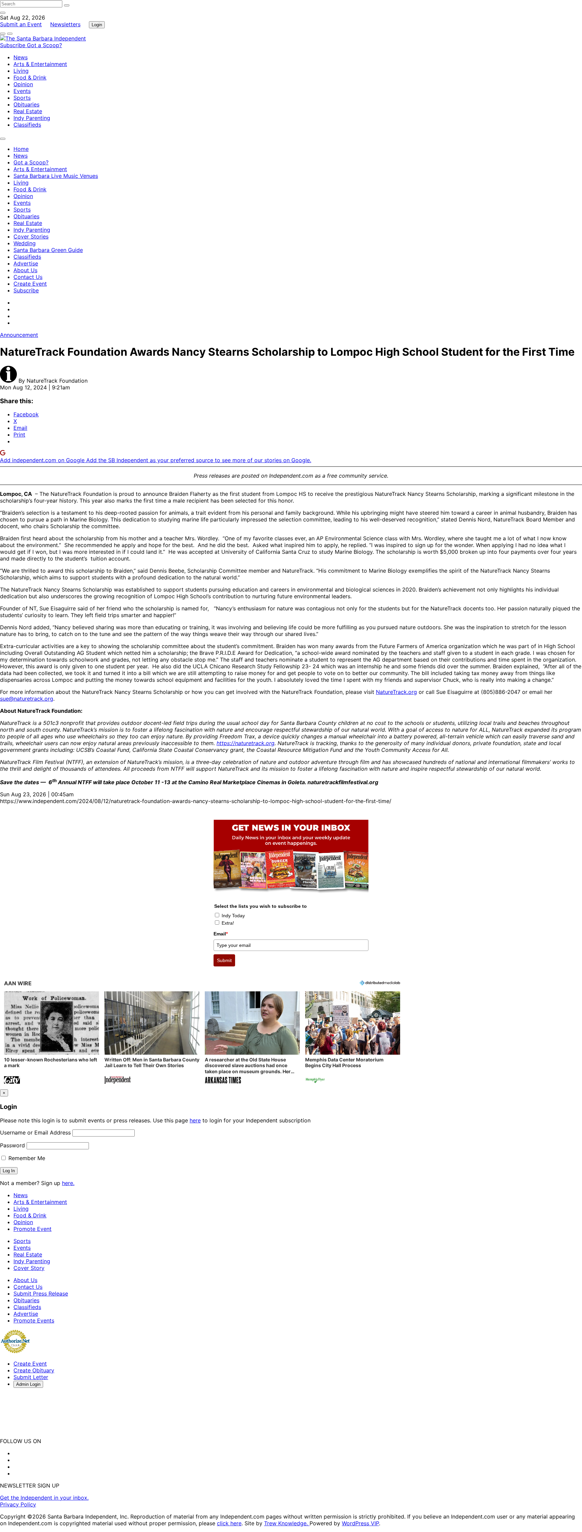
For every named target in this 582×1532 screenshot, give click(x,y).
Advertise (25, 263)
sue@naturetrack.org (26, 698)
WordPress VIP (360, 1523)
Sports (22, 97)
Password (12, 1145)
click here (229, 1523)
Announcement (19, 334)
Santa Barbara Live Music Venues (55, 175)
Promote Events (33, 1320)
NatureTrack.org (396, 692)
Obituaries (26, 104)
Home (21, 149)
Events (22, 91)
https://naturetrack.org (245, 743)
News (20, 57)
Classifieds (27, 124)
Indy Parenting (31, 118)
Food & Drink (29, 77)
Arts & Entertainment (40, 64)
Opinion (23, 84)
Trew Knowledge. (287, 1523)
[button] (51, 1038)
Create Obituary (33, 1370)
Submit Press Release (40, 1293)
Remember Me (26, 1158)
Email (221, 933)
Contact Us (27, 277)
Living (21, 70)
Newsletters (65, 24)
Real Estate (27, 111)
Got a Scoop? (44, 45)
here (195, 1120)
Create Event (30, 283)
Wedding (24, 243)
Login (97, 24)
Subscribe (13, 45)
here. (68, 1183)
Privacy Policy (18, 1504)
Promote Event (32, 1228)
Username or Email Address (35, 1132)
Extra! (228, 923)
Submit (224, 960)
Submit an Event (21, 24)
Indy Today (233, 915)
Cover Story (28, 1268)
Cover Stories (30, 236)
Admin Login (28, 1384)
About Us (25, 270)
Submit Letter (30, 1377)
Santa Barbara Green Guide (48, 250)
